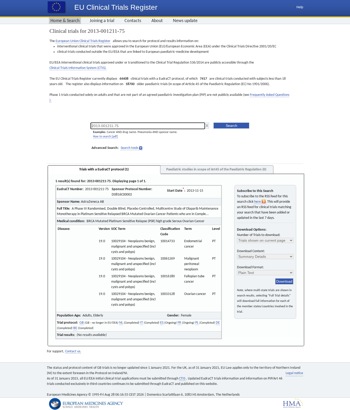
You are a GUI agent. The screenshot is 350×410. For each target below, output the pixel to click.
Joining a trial (102, 20)
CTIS (182, 379)
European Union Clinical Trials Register (83, 41)
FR (179, 323)
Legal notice (294, 373)
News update (185, 20)
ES (161, 323)
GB (81, 323)
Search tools (129, 148)
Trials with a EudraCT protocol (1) (104, 169)
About (157, 20)
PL (197, 323)
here (258, 202)
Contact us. (73, 351)
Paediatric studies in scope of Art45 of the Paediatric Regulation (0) (216, 169)
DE (218, 323)
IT (141, 323)
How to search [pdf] (105, 136)
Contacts (133, 20)
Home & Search (64, 20)
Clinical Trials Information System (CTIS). (78, 68)
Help (299, 7)
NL (121, 323)
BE (75, 328)
